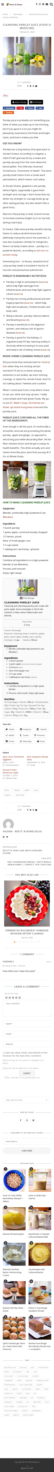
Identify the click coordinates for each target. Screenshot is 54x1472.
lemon (19, 1393)
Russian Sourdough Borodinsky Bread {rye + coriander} (40, 1346)
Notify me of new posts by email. (22, 1068)
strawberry (36, 1411)
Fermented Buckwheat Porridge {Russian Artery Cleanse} (27, 932)
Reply (49, 962)
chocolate (8, 1376)
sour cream (9, 1406)
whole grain (28, 1415)
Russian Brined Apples (13, 1233)
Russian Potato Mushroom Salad (10, 771)
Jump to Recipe (20, 102)
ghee (6, 1389)
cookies (35, 1376)
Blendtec (7, 517)
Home (5, 14)
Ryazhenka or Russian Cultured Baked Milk (39, 1235)
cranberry (8, 1380)
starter (25, 1411)
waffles (16, 1415)
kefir (46, 1389)
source (43, 281)
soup (47, 1402)
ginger (17, 790)
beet (32, 1367)
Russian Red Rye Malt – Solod (14, 1309)
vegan (6, 1415)
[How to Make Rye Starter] (40, 1180)
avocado (23, 1367)
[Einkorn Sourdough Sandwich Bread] (40, 1292)
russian (19, 1402)
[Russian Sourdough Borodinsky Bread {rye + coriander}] (40, 1328)
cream (19, 1380)
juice (36, 790)
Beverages (18, 14)
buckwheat (17, 1372)
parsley (8, 795)
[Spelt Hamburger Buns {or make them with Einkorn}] (14, 1328)
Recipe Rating (11, 993)
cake (27, 1372)
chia (35, 1372)
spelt (34, 1406)
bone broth (43, 1367)
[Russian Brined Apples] (14, 1218)
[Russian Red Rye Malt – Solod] (14, 1292)
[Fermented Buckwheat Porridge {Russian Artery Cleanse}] (27, 904)
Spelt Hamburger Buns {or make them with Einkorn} (14, 1346)
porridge (41, 1398)
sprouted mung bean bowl (24, 407)
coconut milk (22, 1376)
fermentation (9, 1385)
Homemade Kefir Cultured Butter (37, 1271)
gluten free (26, 1389)
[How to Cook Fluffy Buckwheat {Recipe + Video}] (14, 1180)
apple (7, 790)
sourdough (23, 1406)
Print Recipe (37, 102)
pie (32, 1398)
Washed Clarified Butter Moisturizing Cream (12, 1272)
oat (34, 1393)
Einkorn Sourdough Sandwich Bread (38, 1309)
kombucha (8, 1393)
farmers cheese (42, 1380)
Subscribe (27, 1150)
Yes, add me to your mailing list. (24, 1078)
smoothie (20, 795)
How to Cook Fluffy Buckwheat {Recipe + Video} (13, 1198)
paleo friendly (10, 1398)
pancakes (23, 1398)
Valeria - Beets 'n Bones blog (22, 831)
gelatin (39, 1385)
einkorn (29, 1380)
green (26, 790)
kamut (37, 1389)
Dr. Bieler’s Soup (18, 402)
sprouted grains (11, 1411)
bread (6, 1372)
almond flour (10, 1367)
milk (27, 1393)
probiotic (8, 1402)
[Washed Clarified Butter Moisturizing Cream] (14, 1254)
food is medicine (25, 1385)
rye (27, 1402)
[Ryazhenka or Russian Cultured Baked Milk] (40, 1218)
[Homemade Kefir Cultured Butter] (40, 1254)
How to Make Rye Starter (37, 1197)
